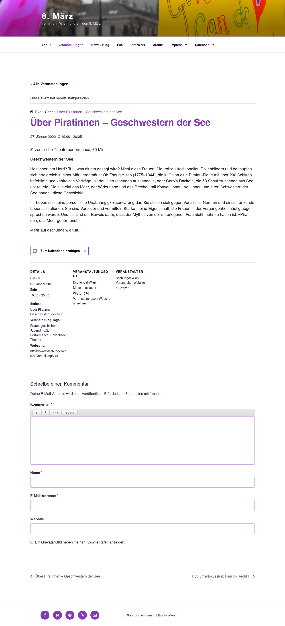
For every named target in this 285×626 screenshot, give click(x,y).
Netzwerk (138, 44)
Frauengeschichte (43, 325)
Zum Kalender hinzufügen (60, 250)
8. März (57, 15)
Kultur (47, 330)
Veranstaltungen (71, 44)
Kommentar (41, 404)
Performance (39, 335)
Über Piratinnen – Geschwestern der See (46, 311)
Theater (35, 339)
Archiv (158, 44)
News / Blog (100, 44)
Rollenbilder (58, 335)
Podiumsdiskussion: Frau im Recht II (221, 576)
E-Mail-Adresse (44, 495)
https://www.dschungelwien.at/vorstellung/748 (48, 353)
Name (36, 472)
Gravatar (48, 542)
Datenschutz (204, 44)
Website (37, 518)
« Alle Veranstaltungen (49, 83)
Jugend (35, 330)
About (46, 44)
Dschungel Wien (84, 282)
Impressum (179, 44)
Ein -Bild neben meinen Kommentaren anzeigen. (80, 542)
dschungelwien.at (62, 230)
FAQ (120, 44)
